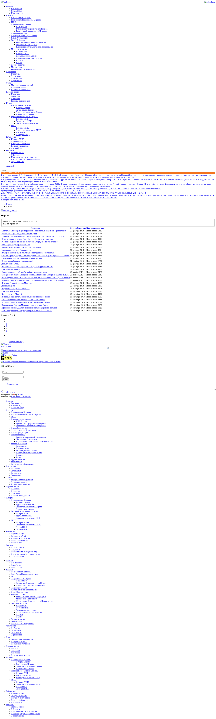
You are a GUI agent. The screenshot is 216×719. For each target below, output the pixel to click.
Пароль (5, 375)
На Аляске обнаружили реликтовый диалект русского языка (27, 266)
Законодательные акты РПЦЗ (28, 130)
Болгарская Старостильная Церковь (31, 31)
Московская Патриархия (26, 45)
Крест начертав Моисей (12, 294)
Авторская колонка (19, 87)
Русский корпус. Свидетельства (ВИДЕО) (19, 233)
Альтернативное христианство (29, 58)
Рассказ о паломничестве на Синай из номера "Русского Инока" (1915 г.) (33, 236)
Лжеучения (11, 72)
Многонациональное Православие (16, 250)
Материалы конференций (22, 85)
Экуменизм (16, 76)
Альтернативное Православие (24, 36)
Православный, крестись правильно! (17, 261)
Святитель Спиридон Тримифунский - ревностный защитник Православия (34, 231)
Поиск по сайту (17, 13)
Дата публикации (78, 228)
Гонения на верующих (20, 101)
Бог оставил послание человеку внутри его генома (23, 299)
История (9, 103)
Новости (10, 15)
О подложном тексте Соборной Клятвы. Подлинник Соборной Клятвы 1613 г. (35, 275)
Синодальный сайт (19, 141)
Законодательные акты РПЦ (28, 123)
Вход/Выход (16, 11)
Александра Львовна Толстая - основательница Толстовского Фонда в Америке (36, 277)
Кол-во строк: (9, 224)
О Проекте (15, 155)
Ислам (19, 63)
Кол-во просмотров (95, 228)
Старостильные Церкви (21, 24)
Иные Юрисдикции (19, 38)
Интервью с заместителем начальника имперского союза (26, 297)
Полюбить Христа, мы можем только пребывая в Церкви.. (26, 302)
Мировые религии (19, 49)
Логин (5, 370)
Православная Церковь (21, 18)
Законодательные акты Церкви (29, 112)
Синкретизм (16, 78)
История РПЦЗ (22, 128)
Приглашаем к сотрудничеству (24, 157)
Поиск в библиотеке (19, 146)
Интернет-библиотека (20, 144)
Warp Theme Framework (21, 397)
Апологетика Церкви (25, 114)
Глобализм (15, 74)
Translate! (10, 166)
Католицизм (21, 51)
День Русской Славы (10, 264)
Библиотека (11, 137)
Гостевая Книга (17, 153)
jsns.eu (20, 394)
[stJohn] (4, 353)
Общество (15, 96)
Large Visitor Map (16, 342)
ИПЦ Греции (21, 27)
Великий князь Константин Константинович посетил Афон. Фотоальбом (33, 280)
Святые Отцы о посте (11, 269)
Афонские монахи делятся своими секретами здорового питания (29, 308)
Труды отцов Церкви (25, 110)
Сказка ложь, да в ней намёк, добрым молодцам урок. (24, 272)
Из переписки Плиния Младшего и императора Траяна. (25, 305)
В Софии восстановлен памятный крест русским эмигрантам (28, 253)
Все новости (16, 9)
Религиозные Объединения (22, 69)
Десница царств (8, 286)
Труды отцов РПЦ (24, 121)
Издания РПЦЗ (17, 139)
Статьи (9, 83)
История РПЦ (22, 119)
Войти (5, 380)
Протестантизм (22, 54)
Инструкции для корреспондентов (25, 159)
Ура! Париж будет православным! (16, 244)
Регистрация (12, 384)
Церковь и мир (12, 92)
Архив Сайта (16, 148)
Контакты (10, 150)
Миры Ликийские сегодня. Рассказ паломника (21, 247)
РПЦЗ (13, 22)
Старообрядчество (19, 33)
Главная (9, 6)
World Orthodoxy (18, 40)
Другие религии (18, 65)
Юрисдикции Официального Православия (34, 47)
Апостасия (15, 99)
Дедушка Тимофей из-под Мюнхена (17, 283)
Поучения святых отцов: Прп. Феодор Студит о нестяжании (27, 239)
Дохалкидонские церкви (26, 56)
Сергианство (16, 81)
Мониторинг (16, 67)
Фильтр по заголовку (12, 221)
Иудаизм (20, 60)
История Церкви (23, 108)
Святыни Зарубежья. (10, 291)
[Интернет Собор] (9, 355)
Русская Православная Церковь (24, 117)
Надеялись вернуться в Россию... (16, 288)
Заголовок (35, 228)
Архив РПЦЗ (21, 132)
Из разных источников (20, 90)
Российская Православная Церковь (26, 20)
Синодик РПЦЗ (23, 135)
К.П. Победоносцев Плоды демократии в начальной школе (27, 310)
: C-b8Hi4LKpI (12, 200)
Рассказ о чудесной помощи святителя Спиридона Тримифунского (30, 242)
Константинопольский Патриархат (31, 42)
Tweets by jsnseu (8, 392)
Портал (9, 204)
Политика (15, 94)
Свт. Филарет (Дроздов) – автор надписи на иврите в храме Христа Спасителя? (36, 255)
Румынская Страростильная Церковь (32, 29)
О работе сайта (17, 162)
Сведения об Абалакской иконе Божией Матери (22, 258)
